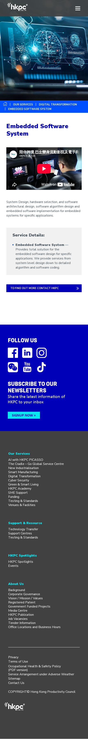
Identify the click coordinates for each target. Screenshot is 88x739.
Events (13, 566)
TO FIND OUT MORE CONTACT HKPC (34, 288)
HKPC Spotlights (20, 561)
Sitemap (14, 678)
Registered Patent (21, 602)
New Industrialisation (23, 468)
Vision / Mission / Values (25, 598)
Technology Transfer (23, 529)
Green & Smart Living (23, 484)
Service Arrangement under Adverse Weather (41, 674)
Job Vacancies (18, 619)
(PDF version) (18, 670)
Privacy (13, 657)
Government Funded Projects (29, 606)
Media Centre (17, 610)
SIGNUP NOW (22, 415)
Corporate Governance (24, 594)
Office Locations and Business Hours (34, 627)
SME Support (18, 492)
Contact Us (16, 683)
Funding (13, 497)
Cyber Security (18, 480)
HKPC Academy (19, 488)
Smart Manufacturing (23, 472)
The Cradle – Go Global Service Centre (36, 464)
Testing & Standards (23, 501)
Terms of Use (18, 661)
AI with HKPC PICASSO (25, 460)
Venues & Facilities (21, 505)
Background (16, 590)
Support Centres (20, 533)
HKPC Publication (21, 614)
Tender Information (22, 623)
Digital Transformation (58, 104)
